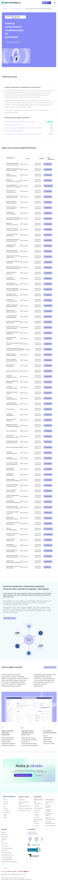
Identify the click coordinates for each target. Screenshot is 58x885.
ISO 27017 (36, 823)
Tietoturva (5, 808)
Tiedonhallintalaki (38, 808)
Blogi (2, 841)
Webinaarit (4, 834)
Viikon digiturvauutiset (6, 848)
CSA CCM (36, 815)
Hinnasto (5, 801)
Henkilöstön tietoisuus (48, 806)
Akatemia (3, 832)
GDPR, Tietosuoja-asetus (38, 820)
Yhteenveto (21, 799)
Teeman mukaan (49, 799)
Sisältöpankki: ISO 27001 (7, 855)
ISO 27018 (36, 825)
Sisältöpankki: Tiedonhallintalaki (8, 861)
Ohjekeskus (4, 839)
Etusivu (5, 799)
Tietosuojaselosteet (6, 852)
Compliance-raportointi (48, 810)
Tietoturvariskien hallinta (49, 802)
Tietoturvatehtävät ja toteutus (24, 802)
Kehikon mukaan (38, 799)
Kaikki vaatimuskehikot (38, 802)
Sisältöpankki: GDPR (6, 857)
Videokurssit (4, 846)
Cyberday (24, 874)
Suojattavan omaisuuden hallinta (50, 818)
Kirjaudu (5, 815)
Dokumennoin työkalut (24, 806)
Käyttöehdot (4, 850)
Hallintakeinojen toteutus (49, 814)
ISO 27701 (36, 817)
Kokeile (5, 817)
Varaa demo (6, 810)
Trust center (4, 843)
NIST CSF (36, 812)
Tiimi (4, 805)
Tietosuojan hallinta (50, 825)
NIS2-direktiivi (37, 810)
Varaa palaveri (6, 812)
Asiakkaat (5, 803)
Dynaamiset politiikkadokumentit (50, 822)
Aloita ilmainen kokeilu (9, 618)
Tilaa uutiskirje (4, 836)
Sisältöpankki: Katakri (6, 859)
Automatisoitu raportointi (25, 810)
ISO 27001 (36, 805)
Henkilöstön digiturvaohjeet (25, 808)
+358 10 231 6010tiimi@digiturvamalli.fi (32, 833)
